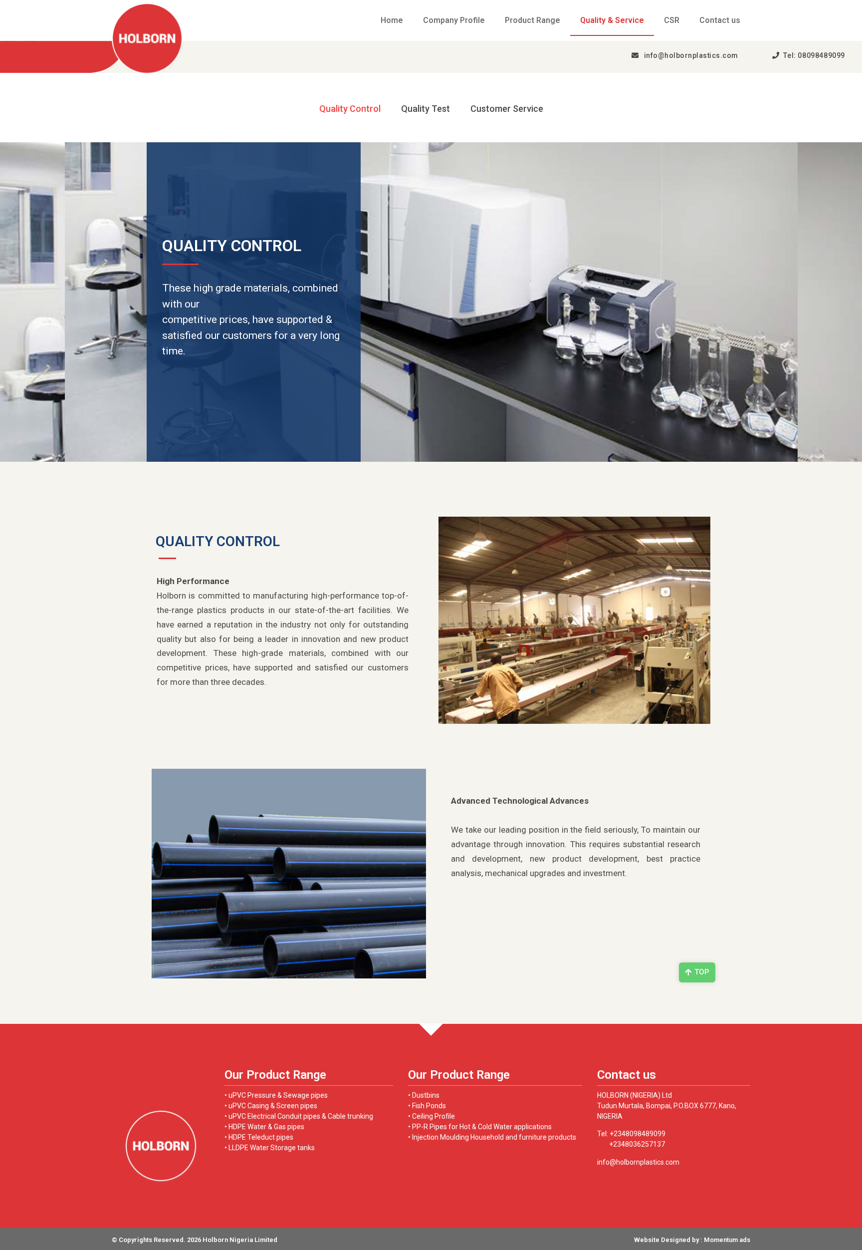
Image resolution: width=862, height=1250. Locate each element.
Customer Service (506, 109)
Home (392, 20)
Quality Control (350, 109)
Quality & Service (612, 20)
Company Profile (454, 20)
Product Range (532, 20)
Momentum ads (727, 1240)
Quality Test (425, 109)
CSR (671, 20)
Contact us (719, 20)
